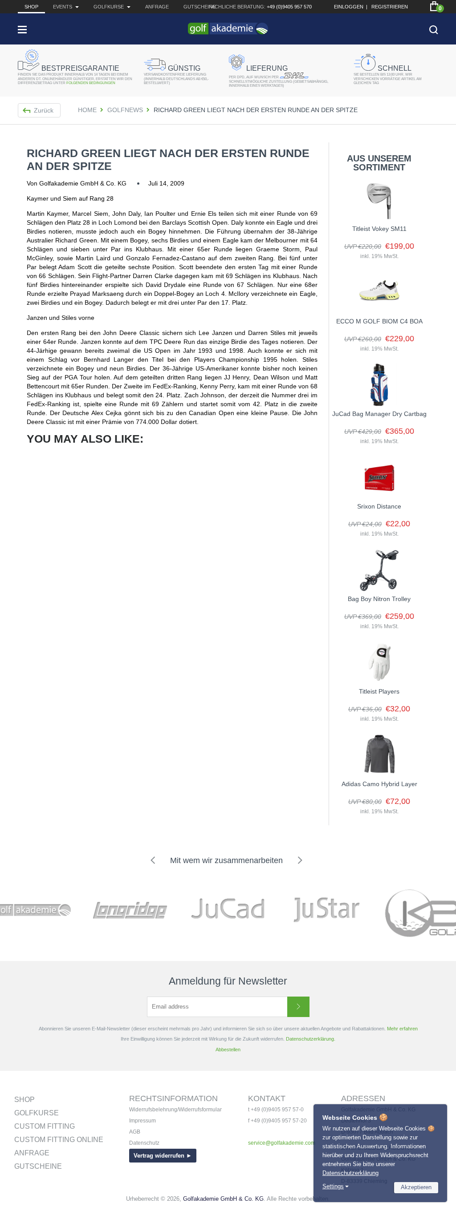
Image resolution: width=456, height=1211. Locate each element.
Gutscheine (199, 6)
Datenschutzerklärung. (310, 1038)
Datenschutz (144, 1143)
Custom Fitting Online (58, 1139)
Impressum (142, 1121)
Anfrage (157, 6)
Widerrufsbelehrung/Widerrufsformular (175, 1109)
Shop (31, 6)
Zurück (43, 110)
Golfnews (125, 109)
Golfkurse (36, 1113)
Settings (333, 1186)
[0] (434, 6)
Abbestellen (228, 1049)
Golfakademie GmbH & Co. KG (223, 1198)
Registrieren (389, 6)
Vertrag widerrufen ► (163, 1155)
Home (87, 109)
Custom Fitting (44, 1126)
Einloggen (348, 6)
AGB (134, 1132)
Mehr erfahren (402, 1028)
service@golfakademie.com (281, 1143)
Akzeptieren (416, 1187)
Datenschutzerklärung (350, 1173)
